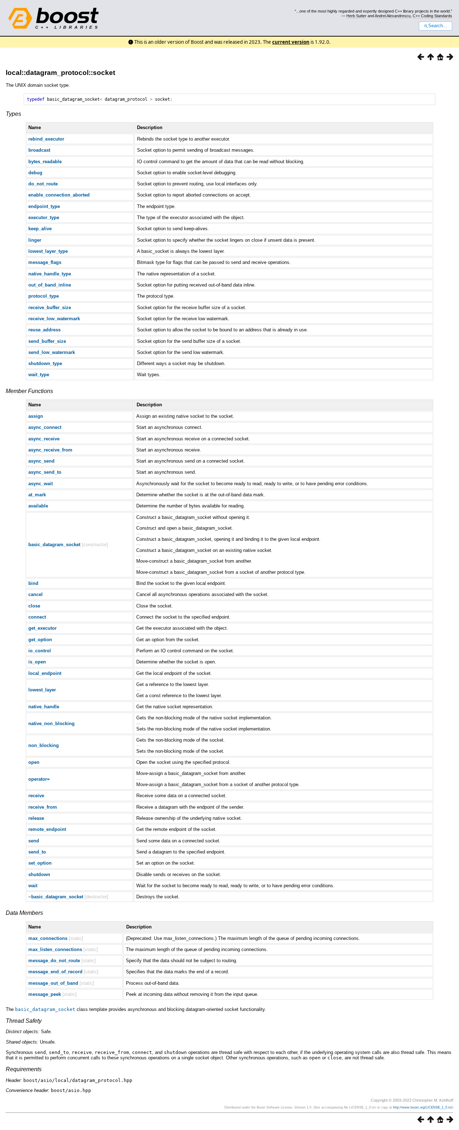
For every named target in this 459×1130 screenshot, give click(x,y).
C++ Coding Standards (432, 16)
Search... (437, 25)
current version (290, 42)
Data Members (24, 913)
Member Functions (29, 391)
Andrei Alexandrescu (393, 16)
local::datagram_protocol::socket (60, 72)
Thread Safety (24, 1021)
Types (13, 114)
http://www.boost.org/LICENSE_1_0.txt (422, 1107)
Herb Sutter (356, 16)
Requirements (24, 1069)
